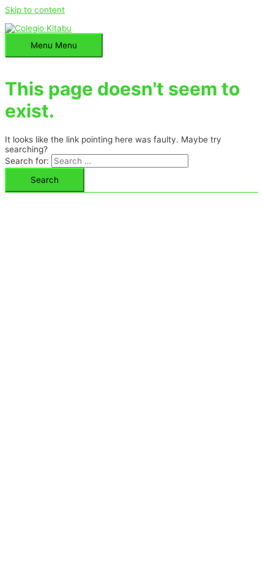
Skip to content (35, 10)
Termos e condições (194, 197)
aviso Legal (125, 197)
